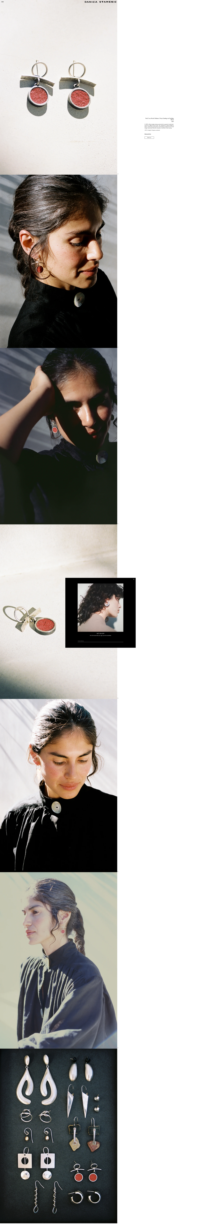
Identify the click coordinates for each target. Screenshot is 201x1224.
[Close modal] (134, 579)
